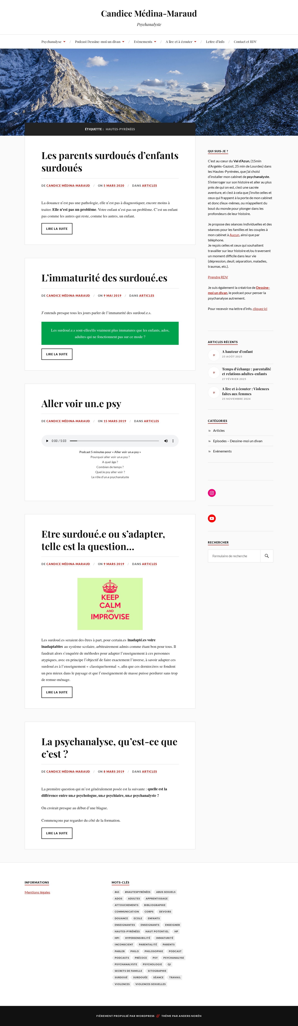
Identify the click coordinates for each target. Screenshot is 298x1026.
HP (176, 931)
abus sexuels (166, 892)
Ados (118, 898)
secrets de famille (128, 970)
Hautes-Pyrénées (127, 931)
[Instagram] (212, 493)
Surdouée (140, 977)
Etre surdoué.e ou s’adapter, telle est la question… (103, 539)
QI (169, 964)
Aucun (234, 235)
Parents (169, 944)
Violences (122, 984)
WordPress (145, 1016)
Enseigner (172, 924)
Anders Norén (190, 1016)
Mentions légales (37, 892)
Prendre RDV (218, 277)
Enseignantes (125, 924)
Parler (120, 951)
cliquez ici (260, 308)
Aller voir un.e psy (81, 403)
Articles (149, 185)
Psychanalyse (51, 41)
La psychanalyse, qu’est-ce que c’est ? (109, 747)
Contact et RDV (245, 41)
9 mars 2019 (114, 564)
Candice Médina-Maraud (149, 13)
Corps (149, 911)
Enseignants (150, 924)
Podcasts (122, 957)
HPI (117, 937)
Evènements (143, 41)
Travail (175, 977)
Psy (155, 957)
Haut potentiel (157, 931)
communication (127, 911)
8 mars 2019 (114, 771)
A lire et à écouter (179, 41)
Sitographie (157, 970)
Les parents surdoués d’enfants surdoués (109, 161)
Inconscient (124, 944)
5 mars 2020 (114, 185)
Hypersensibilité (137, 937)
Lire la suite (57, 228)
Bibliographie (155, 905)
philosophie (154, 951)
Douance (121, 918)
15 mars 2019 (115, 421)
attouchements (127, 905)
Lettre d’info (215, 41)
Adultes (134, 898)
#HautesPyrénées (138, 892)
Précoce (141, 957)
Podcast (175, 951)
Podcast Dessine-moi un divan (97, 41)
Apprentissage (157, 898)
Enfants (154, 918)
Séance (158, 977)
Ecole (138, 918)
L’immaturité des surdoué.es (104, 277)
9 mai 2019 (113, 295)
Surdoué (121, 977)
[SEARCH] (266, 556)
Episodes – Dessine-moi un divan (237, 441)
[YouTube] (212, 518)
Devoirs (165, 911)
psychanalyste (126, 964)
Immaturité (164, 937)
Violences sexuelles (150, 984)
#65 (117, 892)
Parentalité (148, 944)
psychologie (152, 964)
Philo (134, 951)
